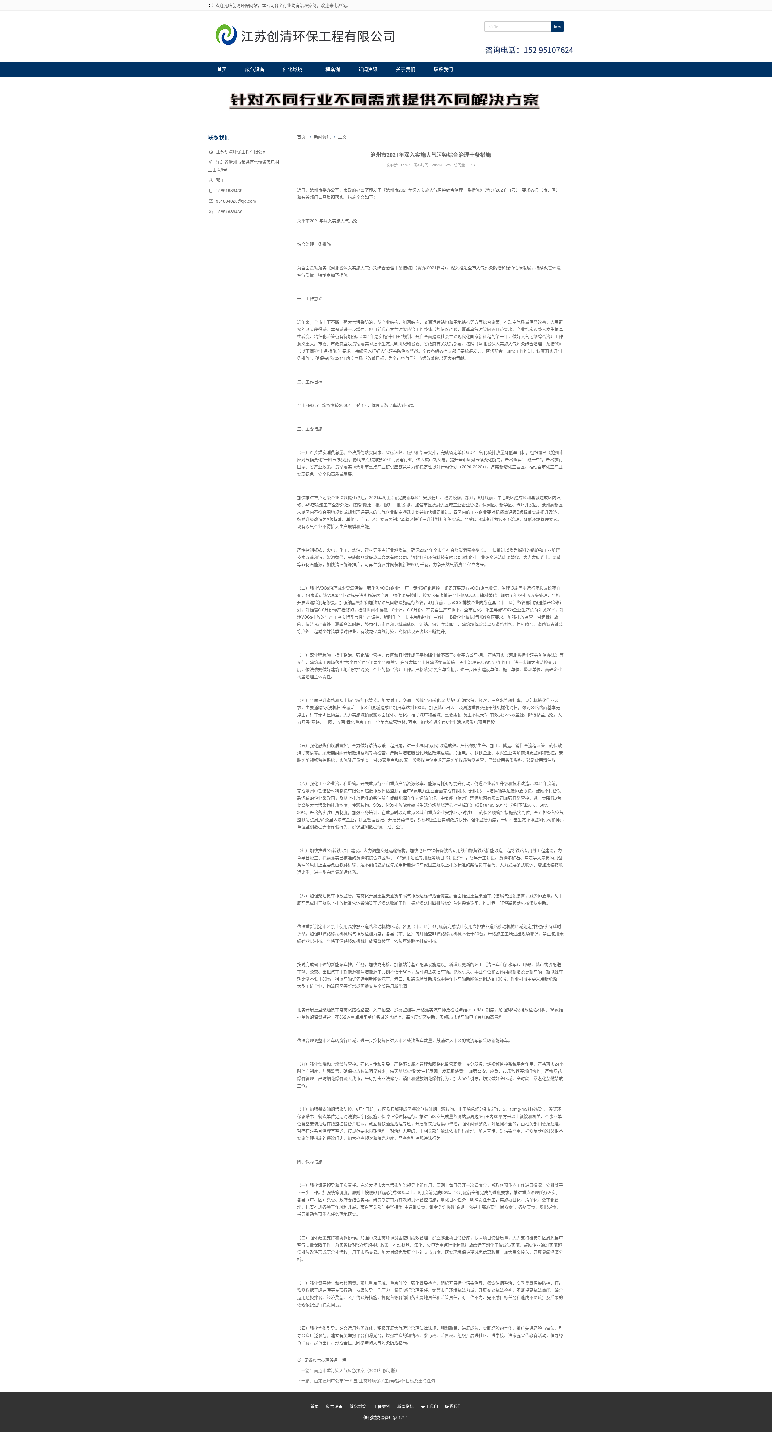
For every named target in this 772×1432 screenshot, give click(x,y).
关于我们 (405, 69)
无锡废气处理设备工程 (325, 1360)
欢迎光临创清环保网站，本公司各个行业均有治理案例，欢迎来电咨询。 (282, 5)
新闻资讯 (368, 69)
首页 (222, 69)
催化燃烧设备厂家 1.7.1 (385, 1417)
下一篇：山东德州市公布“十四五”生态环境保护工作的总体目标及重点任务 (366, 1380)
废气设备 (254, 69)
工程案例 (330, 69)
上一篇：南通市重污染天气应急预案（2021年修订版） (348, 1370)
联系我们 (443, 69)
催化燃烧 (292, 69)
